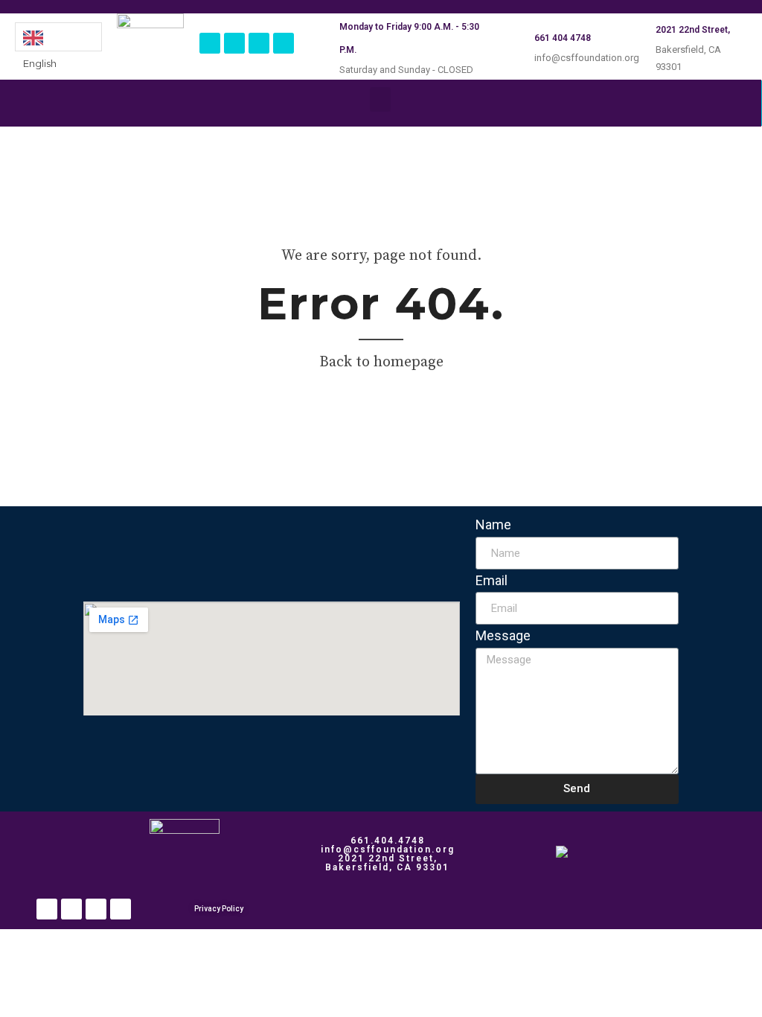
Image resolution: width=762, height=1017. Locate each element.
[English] (58, 36)
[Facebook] (209, 43)
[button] (380, 99)
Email (492, 580)
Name (493, 524)
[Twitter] (259, 43)
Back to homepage (381, 362)
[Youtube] (283, 43)
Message (503, 635)
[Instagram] (234, 43)
